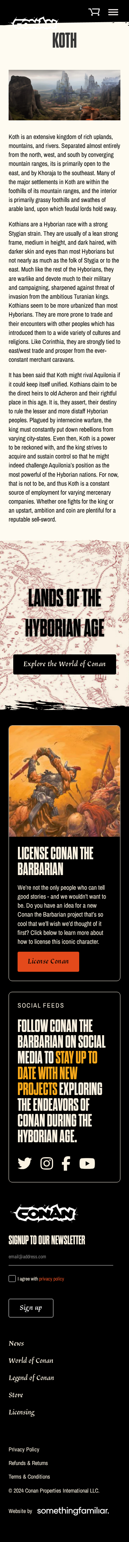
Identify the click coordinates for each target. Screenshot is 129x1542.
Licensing (21, 1412)
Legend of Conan (31, 1378)
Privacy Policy (24, 1449)
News (16, 1343)
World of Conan (31, 1360)
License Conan (48, 961)
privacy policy (51, 1278)
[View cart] (94, 11)
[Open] (113, 12)
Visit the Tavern (56, 1490)
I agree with (41, 1278)
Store (16, 1395)
